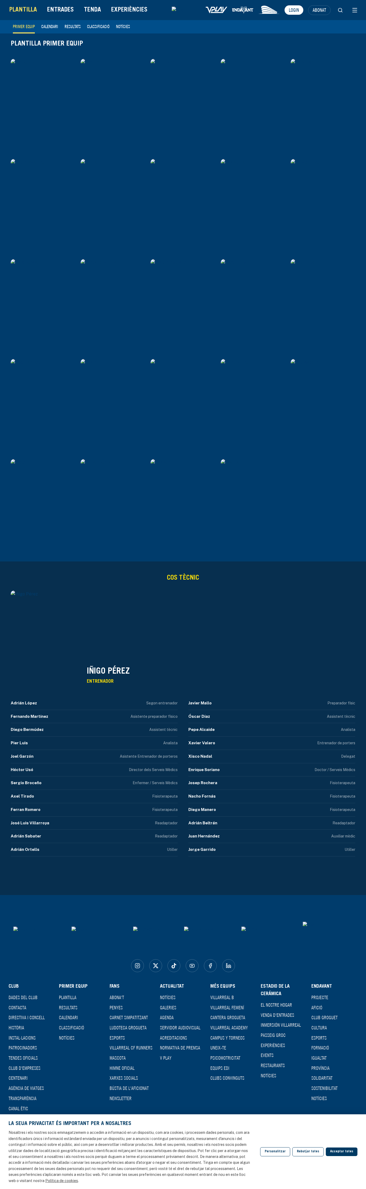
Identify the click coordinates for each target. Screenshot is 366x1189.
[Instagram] (137, 965)
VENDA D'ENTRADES (277, 1015)
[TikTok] (174, 965)
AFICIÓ (316, 1007)
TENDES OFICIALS (23, 1058)
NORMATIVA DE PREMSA (180, 1048)
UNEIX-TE (218, 1048)
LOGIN (294, 10)
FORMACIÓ (320, 1048)
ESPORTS (117, 1038)
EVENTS (267, 1055)
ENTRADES (60, 10)
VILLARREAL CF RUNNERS (131, 1048)
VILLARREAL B (222, 997)
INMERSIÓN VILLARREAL (281, 1025)
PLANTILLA (23, 10)
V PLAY (165, 1058)
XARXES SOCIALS (124, 1078)
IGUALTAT (319, 1058)
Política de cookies (61, 1181)
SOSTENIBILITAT (324, 1088)
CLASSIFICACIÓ (98, 26)
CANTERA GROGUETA (227, 1017)
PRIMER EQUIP (24, 26)
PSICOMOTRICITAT (225, 1058)
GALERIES (168, 1007)
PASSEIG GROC (273, 1035)
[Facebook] (210, 965)
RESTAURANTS (273, 1065)
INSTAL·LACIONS (22, 1038)
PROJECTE (319, 997)
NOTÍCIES (123, 26)
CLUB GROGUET (324, 1017)
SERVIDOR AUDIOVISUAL (180, 1028)
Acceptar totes (341, 1151)
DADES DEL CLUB (23, 997)
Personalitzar (275, 1151)
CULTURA (319, 1028)
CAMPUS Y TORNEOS (227, 1038)
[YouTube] (192, 965)
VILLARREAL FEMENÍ (227, 1007)
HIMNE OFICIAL (122, 1068)
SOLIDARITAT (322, 1078)
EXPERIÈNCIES (129, 10)
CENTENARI (18, 1078)
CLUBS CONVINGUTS (227, 1078)
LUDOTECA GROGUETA (128, 1028)
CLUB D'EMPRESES (24, 1068)
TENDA (92, 10)
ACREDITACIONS (173, 1038)
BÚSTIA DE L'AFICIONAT (129, 1088)
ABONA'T (117, 997)
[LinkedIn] (228, 965)
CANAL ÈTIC (18, 1108)
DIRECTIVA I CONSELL (27, 1017)
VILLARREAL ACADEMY (229, 1028)
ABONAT (319, 10)
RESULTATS (73, 26)
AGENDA (167, 1017)
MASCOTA (118, 1058)
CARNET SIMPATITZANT (129, 1017)
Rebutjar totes (308, 1151)
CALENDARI (49, 26)
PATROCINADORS (23, 1048)
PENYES (116, 1007)
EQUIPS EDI (219, 1068)
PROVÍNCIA (320, 1068)
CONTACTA (17, 1007)
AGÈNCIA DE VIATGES (26, 1088)
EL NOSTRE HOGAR (276, 1005)
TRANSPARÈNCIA (22, 1098)
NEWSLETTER (121, 1098)
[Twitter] (155, 965)
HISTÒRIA (16, 1028)
